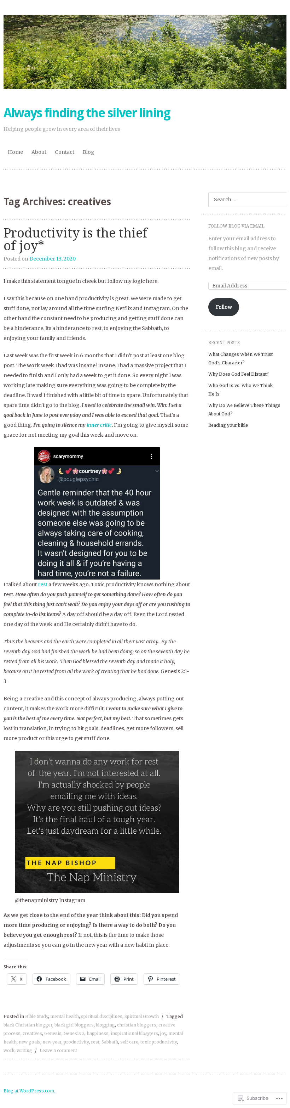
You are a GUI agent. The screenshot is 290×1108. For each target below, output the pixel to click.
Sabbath (110, 1042)
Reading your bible (228, 425)
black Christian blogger (28, 1025)
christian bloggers (136, 1025)
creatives (32, 1033)
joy (163, 1033)
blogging (105, 1025)
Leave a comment (58, 1050)
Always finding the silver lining (87, 113)
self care (129, 1042)
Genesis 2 (74, 1033)
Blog (88, 152)
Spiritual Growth (141, 1016)
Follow (224, 307)
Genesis (53, 1033)
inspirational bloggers (134, 1033)
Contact (64, 152)
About (38, 152)
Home (15, 152)
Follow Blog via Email (236, 226)
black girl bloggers (74, 1025)
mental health (64, 1016)
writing (24, 1050)
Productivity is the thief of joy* (75, 239)
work (9, 1050)
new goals (29, 1042)
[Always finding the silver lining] (145, 52)
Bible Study (36, 1016)
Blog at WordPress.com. (29, 1090)
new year (52, 1042)
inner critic (99, 425)
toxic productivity (158, 1042)
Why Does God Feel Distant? (238, 374)
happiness (98, 1033)
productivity (76, 1042)
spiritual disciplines (101, 1016)
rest (43, 584)
